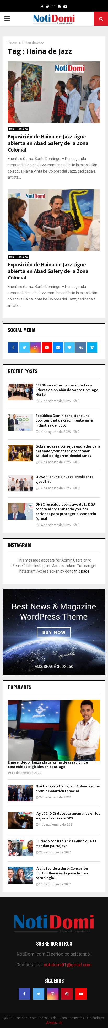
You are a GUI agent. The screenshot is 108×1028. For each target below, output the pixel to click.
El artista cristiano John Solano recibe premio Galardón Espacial (67, 788)
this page (81, 571)
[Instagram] (52, 994)
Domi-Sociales (18, 129)
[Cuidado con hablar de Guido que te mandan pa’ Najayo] (20, 848)
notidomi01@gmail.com (68, 964)
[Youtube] (81, 994)
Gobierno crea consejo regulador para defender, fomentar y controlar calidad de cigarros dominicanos (67, 451)
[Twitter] (38, 994)
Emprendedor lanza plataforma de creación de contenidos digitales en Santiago (48, 764)
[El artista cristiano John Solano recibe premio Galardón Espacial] (20, 793)
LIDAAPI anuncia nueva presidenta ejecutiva (64, 479)
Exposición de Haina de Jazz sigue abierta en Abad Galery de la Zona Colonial (48, 143)
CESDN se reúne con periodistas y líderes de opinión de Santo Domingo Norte (66, 390)
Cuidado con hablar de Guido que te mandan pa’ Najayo (65, 843)
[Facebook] (24, 994)
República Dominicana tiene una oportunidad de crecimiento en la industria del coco (64, 420)
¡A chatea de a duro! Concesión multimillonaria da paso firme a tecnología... (62, 873)
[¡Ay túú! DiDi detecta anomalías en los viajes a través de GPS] (20, 820)
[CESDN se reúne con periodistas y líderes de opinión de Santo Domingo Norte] (20, 392)
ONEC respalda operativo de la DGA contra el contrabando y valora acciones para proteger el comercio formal (65, 511)
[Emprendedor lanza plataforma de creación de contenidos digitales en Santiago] (54, 730)
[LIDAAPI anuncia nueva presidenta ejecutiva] (20, 483)
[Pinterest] (67, 994)
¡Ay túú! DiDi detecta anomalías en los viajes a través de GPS (67, 816)
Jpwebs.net (54, 1023)
